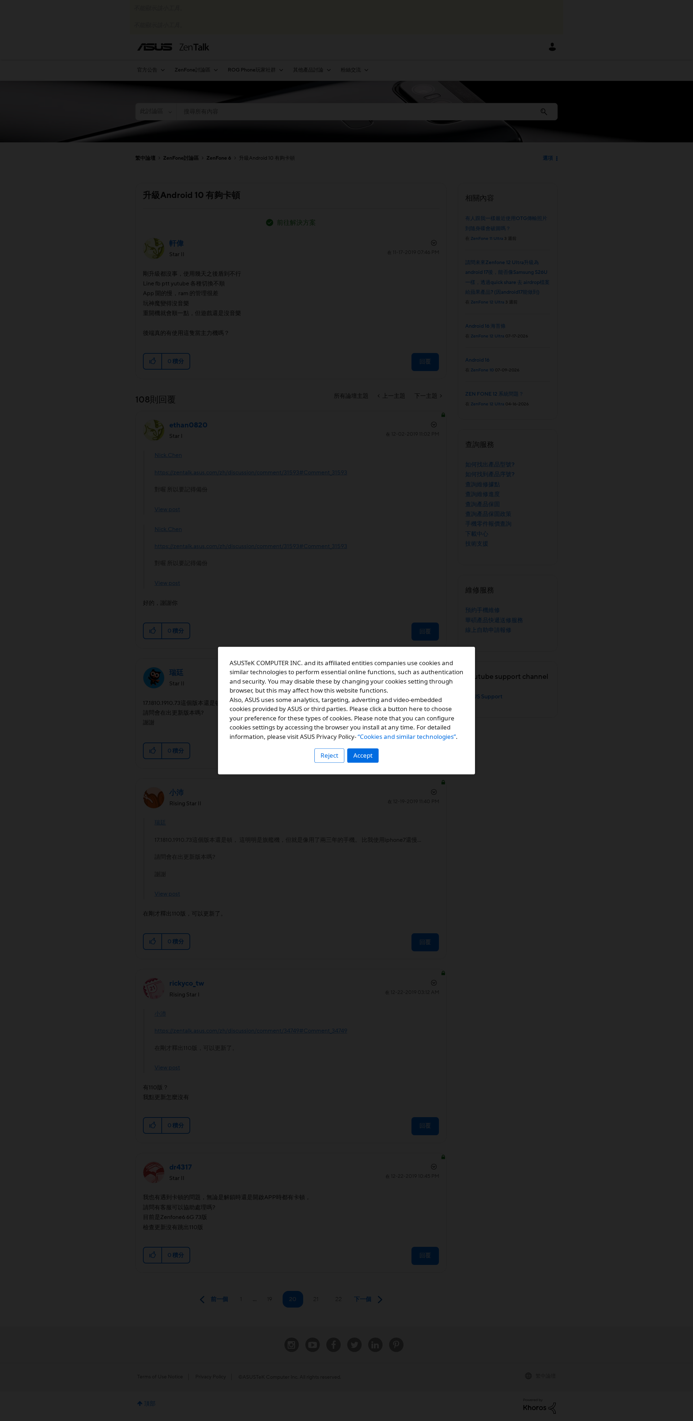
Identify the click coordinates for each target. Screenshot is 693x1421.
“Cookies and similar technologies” (407, 736)
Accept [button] (362, 755)
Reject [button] (329, 755)
